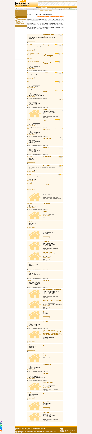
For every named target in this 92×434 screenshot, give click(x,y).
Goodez (45, 91)
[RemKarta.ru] (22, 2)
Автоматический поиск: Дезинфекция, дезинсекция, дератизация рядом (50, 16)
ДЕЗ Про (45, 321)
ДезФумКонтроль (48, 382)
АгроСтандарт (47, 222)
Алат (44, 231)
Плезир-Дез (46, 147)
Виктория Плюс (47, 252)
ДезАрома (46, 345)
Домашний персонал (19, 21)
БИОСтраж (46, 241)
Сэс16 (44, 82)
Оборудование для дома (20, 12)
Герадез (45, 271)
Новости (41, 7)
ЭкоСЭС (45, 120)
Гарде (44, 263)
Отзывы (45, 7)
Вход (76, 0)
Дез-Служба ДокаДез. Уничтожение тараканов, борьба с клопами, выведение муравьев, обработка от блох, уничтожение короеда (53, 333)
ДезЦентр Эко (47, 109)
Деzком (45, 311)
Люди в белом (47, 156)
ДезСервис (46, 373)
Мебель (17, 26)
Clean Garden (46, 184)
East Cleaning (46, 203)
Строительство (18, 14)
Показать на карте (31, 41)
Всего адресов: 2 (30, 58)
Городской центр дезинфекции (52, 300)
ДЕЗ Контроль (47, 129)
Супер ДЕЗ (46, 175)
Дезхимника (46, 393)
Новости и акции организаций (65, 432)
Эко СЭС (45, 73)
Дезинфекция (47, 138)
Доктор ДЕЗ (46, 402)
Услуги (16, 16)
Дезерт (45, 354)
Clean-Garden (46, 193)
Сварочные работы (18, 24)
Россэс (45, 100)
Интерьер (17, 10)
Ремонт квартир (18, 22)
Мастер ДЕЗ (46, 165)
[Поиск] (37, 7)
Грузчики (17, 18)
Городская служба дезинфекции (52, 289)
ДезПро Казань (47, 364)
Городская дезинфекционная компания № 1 (48, 55)
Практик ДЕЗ (46, 45)
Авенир (45, 211)
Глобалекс (46, 280)
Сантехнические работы (19, 23)
